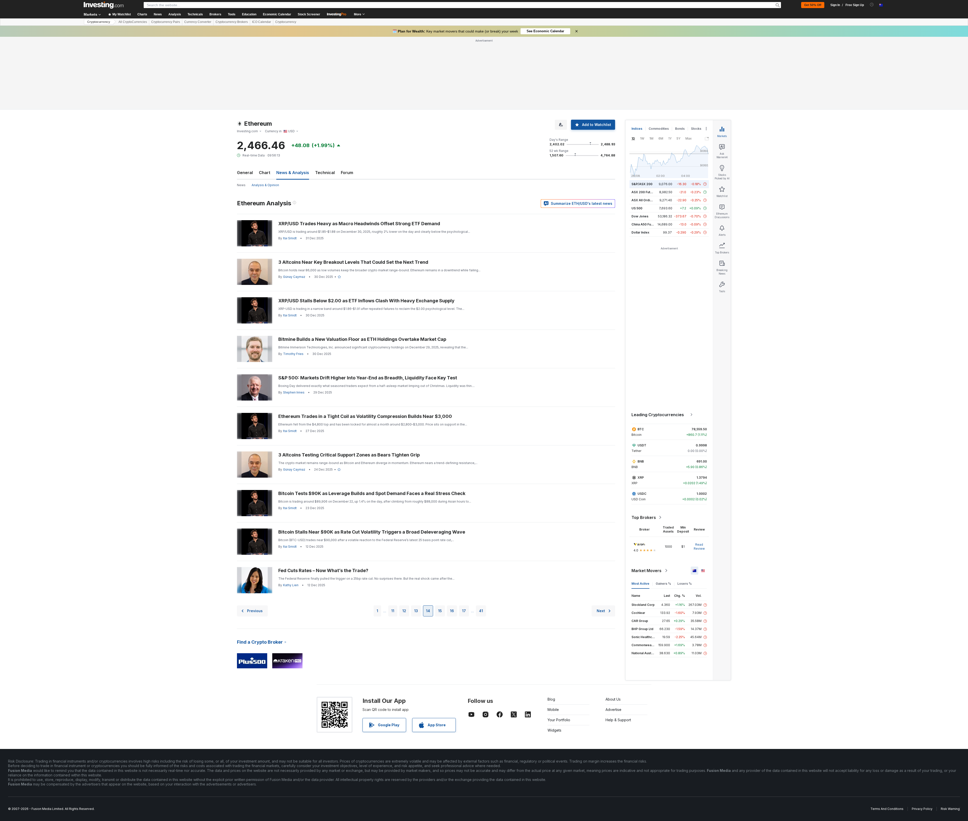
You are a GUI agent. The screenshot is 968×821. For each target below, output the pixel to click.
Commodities (659, 128)
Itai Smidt (290, 238)
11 (392, 611)
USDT (642, 445)
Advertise (613, 709)
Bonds (680, 128)
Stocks (696, 128)
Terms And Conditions (886, 809)
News (241, 185)
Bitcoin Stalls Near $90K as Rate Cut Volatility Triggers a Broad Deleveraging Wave (371, 532)
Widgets (554, 730)
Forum (347, 172)
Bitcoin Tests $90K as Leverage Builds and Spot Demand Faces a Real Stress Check (371, 493)
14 (428, 611)
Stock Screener (309, 14)
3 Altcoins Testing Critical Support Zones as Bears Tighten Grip (349, 454)
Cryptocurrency (98, 22)
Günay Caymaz (294, 277)
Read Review (699, 546)
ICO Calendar (261, 22)
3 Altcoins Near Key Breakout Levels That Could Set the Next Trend (353, 262)
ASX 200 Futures (644, 192)
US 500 (636, 208)
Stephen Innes (294, 392)
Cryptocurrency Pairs (165, 22)
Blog (551, 699)
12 (404, 611)
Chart (264, 172)
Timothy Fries (293, 354)
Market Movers (646, 570)
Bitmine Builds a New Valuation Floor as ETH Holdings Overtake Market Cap (362, 339)
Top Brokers (643, 517)
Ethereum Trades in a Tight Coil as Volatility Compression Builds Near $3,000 (365, 416)
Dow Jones (639, 216)
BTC (641, 429)
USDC (642, 494)
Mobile (553, 709)
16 (452, 611)
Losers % (684, 583)
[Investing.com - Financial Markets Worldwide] (104, 5)
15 (440, 611)
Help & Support (618, 720)
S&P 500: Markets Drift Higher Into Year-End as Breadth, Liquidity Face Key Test (367, 377)
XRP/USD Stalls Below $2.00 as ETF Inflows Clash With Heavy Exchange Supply (366, 300)
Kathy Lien (290, 585)
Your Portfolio (559, 720)
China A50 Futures (645, 224)
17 (464, 611)
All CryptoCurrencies (132, 22)
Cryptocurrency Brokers (232, 22)
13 (416, 611)
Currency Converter (197, 22)
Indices (636, 128)
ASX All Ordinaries (645, 200)
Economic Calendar (277, 14)
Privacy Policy (922, 809)
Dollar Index (640, 232)
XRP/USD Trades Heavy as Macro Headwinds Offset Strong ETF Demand (359, 223)
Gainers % (663, 583)
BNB (641, 461)
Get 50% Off (812, 5)
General (245, 172)
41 (481, 611)
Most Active (640, 583)
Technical (325, 172)
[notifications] (872, 4)
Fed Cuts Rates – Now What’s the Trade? (323, 570)
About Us (613, 699)
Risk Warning (950, 809)
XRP (641, 477)
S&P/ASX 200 (641, 184)
